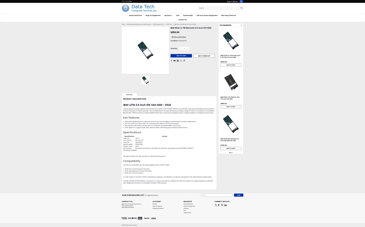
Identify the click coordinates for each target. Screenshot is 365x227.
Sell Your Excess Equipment (207, 15)
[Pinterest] (184, 61)
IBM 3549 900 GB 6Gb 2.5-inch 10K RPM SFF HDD (229, 140)
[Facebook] (171, 61)
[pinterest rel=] (222, 205)
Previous (240, 25)
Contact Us (182, 20)
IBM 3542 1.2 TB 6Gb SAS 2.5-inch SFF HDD (185, 24)
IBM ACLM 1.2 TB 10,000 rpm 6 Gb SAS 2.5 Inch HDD (230, 56)
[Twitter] (181, 61)
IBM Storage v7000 (159, 24)
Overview (129, 95)
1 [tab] (230, 152)
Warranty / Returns (228, 15)
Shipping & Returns (158, 208)
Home (123, 24)
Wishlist (155, 204)
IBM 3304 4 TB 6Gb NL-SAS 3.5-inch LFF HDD (230, 98)
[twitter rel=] (216, 205)
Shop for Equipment (153, 15)
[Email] (174, 61)
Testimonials (188, 15)
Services (167, 15)
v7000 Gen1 (169, 24)
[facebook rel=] (219, 205)
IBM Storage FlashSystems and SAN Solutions (139, 24)
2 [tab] (231, 152)
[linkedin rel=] (225, 205)
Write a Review (179, 37)
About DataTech (135, 15)
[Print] (178, 61)
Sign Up (235, 1)
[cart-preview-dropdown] (240, 1)
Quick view (231, 50)
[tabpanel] (230, 48)
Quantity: (174, 48)
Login (228, 1)
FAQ (177, 15)
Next (241, 25)
